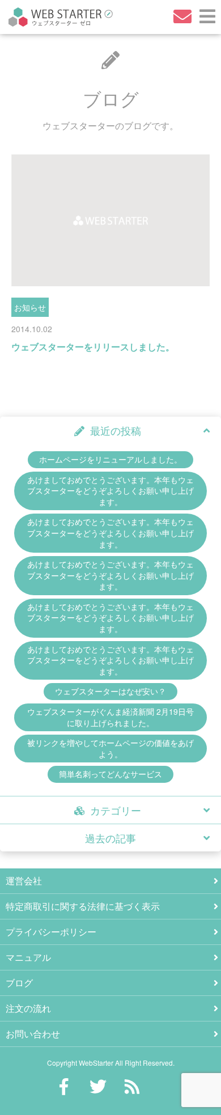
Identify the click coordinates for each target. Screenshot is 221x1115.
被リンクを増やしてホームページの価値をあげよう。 (110, 748)
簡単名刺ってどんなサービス (110, 773)
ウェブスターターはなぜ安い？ (110, 691)
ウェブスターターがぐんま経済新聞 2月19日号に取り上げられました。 (110, 717)
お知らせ (30, 307)
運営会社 (24, 880)
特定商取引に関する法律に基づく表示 (83, 906)
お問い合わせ (33, 1033)
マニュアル (28, 957)
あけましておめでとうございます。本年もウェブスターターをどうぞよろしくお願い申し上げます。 (110, 490)
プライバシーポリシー (51, 931)
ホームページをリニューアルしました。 (110, 459)
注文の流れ (28, 1008)
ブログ (19, 982)
